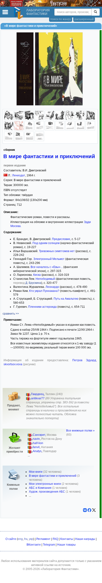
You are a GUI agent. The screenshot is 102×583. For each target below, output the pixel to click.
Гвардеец (37, 394)
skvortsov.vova (13, 364)
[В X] (94, 510)
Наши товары (66, 544)
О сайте (10, 539)
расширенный (84, 19)
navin (36, 439)
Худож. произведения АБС (47, 491)
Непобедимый (45, 278)
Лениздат (18, 175)
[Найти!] (95, 12)
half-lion (38, 443)
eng (20, 539)
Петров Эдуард (84, 360)
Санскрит (39, 434)
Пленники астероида (42, 306)
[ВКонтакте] (85, 510)
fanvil (36, 447)
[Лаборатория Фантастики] (19, 13)
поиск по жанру (60, 19)
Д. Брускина (33, 283)
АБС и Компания (40, 488)
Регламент (43, 539)
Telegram (49, 544)
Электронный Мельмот (49, 259)
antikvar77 (38, 398)
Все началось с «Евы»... (47, 267)
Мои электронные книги (45, 483)
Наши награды (85, 539)
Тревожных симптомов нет (57, 251)
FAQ (55, 539)
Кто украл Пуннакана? (44, 291)
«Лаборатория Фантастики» (60, 569)
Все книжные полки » (80, 430)
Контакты (66, 539)
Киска (37, 274)
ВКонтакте (34, 544)
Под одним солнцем (46, 243)
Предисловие (61, 239)
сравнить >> (11, 313)
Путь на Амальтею (66, 298)
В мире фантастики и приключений (49, 156)
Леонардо (52, 287)
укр (31, 539)
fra (26, 539)
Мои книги (35, 471)
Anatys (37, 451)
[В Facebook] (89, 510)
